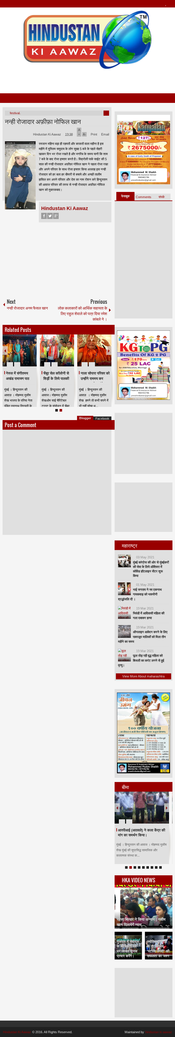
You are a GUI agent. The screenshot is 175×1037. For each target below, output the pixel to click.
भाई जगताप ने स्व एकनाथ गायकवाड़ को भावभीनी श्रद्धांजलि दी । (140, 594)
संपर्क (162, 197)
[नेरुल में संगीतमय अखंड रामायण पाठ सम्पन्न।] (20, 350)
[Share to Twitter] (26, 354)
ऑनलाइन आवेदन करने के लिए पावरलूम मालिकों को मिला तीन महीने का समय (143, 636)
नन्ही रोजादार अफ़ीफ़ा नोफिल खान (43, 121)
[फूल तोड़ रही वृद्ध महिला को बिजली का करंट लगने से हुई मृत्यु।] (124, 655)
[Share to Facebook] (20, 354)
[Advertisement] (87, 79)
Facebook (44, 216)
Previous (5, 350)
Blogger (85, 418)
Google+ (56, 216)
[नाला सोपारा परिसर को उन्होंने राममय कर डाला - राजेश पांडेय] (94, 350)
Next (108, 350)
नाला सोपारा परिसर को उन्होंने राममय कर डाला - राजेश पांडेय (95, 378)
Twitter (50, 216)
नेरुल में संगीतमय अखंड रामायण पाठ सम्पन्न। (17, 378)
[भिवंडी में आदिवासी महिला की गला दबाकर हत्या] (124, 612)
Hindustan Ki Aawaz (47, 134)
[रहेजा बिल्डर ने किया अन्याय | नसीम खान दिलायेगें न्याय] (143, 907)
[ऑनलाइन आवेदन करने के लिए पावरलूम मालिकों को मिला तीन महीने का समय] (124, 631)
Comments (143, 197)
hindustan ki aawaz (158, 1032)
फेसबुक (125, 196)
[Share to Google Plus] (31, 354)
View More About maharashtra (143, 676)
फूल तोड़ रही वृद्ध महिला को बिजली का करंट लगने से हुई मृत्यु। (141, 660)
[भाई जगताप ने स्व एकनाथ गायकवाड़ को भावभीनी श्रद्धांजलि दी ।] (124, 588)
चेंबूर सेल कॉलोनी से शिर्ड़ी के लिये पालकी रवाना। (56, 378)
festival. (15, 113)
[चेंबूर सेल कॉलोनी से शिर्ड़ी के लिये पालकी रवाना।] (57, 350)
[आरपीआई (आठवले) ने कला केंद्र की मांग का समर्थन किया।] (142, 808)
